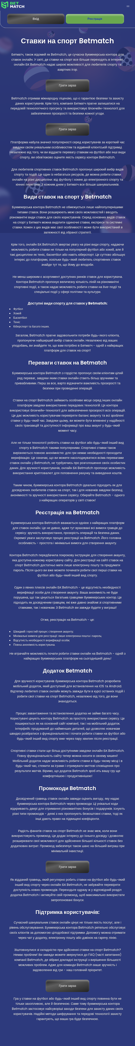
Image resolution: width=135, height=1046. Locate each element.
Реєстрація (95, 19)
